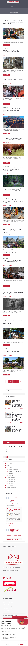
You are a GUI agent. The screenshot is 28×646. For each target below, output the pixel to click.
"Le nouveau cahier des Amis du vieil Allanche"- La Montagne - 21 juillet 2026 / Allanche (17, 416)
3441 (5, 296)
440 (5, 83)
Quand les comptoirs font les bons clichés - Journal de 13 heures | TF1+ (14, 509)
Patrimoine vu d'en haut (14, 471)
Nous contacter (6, 610)
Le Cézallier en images (7, 606)
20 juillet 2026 (8, 433)
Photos (10, 473)
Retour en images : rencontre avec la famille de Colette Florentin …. (12, 231)
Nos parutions (10, 477)
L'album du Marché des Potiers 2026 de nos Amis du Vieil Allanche (17, 429)
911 (4, 114)
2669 (5, 173)
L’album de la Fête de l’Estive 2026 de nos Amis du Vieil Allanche (12, 110)
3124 (5, 355)
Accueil (6, 11)
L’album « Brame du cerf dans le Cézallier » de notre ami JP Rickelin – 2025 (13, 169)
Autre (8, 465)
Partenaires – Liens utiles (8, 608)
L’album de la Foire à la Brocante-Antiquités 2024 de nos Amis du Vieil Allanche (13, 322)
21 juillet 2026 (8, 422)
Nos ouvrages (11, 483)
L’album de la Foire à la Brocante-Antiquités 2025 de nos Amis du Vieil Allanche (13, 201)
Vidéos (10, 475)
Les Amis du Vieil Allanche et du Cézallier (14, 499)
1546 (5, 205)
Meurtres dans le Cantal (13, 539)
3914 (5, 265)
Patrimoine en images (13, 469)
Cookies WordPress (6, 638)
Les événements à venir (8, 602)
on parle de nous (10, 487)
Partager (8, 525)
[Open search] (15, 6)
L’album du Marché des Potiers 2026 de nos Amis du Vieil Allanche (12, 51)
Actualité (9, 463)
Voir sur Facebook (9, 523)
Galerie (19, 11)
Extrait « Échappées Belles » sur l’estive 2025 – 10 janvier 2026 (12, 139)
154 (4, 26)
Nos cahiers (11, 481)
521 (4, 55)
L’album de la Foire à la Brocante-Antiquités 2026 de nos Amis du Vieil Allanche (13, 22)
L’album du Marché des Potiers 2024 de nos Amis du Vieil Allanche (12, 351)
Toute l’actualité (13, 11)
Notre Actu (9, 485)
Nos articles (11, 479)
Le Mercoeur (13, 503)
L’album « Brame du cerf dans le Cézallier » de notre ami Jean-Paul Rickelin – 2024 (13, 292)
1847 (5, 234)
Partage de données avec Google (9, 636)
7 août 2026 (7, 408)
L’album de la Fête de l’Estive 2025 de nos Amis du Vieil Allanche (12, 261)
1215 (5, 142)
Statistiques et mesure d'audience (9, 637)
